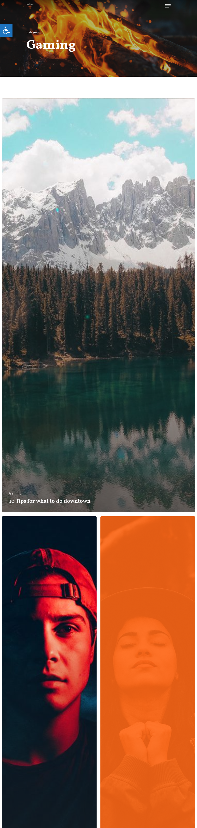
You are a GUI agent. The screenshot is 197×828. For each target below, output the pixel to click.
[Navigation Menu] (168, 5)
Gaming (15, 493)
